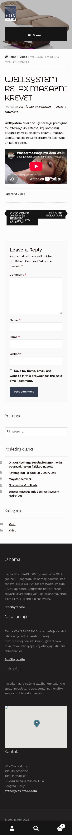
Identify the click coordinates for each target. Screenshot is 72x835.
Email (15, 337)
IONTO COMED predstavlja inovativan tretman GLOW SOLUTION (19, 217)
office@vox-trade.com (21, 791)
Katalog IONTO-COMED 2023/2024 (32, 473)
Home (12, 57)
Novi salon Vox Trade (23, 485)
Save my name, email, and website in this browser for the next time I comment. (36, 376)
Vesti (12, 524)
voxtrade (45, 106)
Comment (18, 274)
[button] (36, 723)
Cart (55, 825)
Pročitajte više (15, 607)
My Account (12, 828)
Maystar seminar (20, 479)
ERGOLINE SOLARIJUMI (54, 214)
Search (36, 828)
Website (16, 354)
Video (23, 57)
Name (15, 320)
